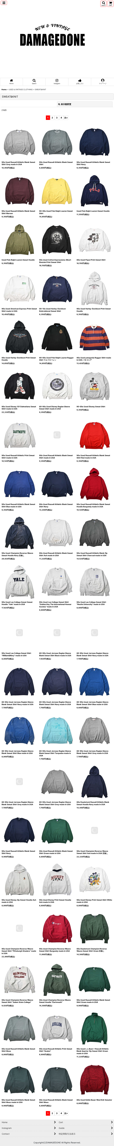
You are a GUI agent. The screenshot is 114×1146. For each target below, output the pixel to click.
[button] (4, 3)
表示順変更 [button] (66, 104)
